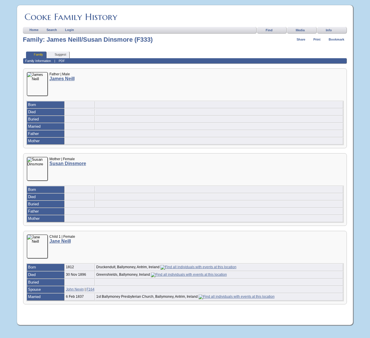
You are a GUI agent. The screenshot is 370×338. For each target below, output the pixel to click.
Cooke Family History (71, 17)
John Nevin (75, 289)
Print (317, 39)
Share (301, 39)
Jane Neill (60, 241)
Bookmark (336, 39)
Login (69, 30)
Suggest (60, 54)
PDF (62, 61)
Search (52, 30)
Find (269, 30)
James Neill (62, 78)
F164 (90, 289)
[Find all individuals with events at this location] (198, 267)
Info (329, 30)
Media (300, 30)
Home (33, 30)
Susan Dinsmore (67, 163)
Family (38, 54)
